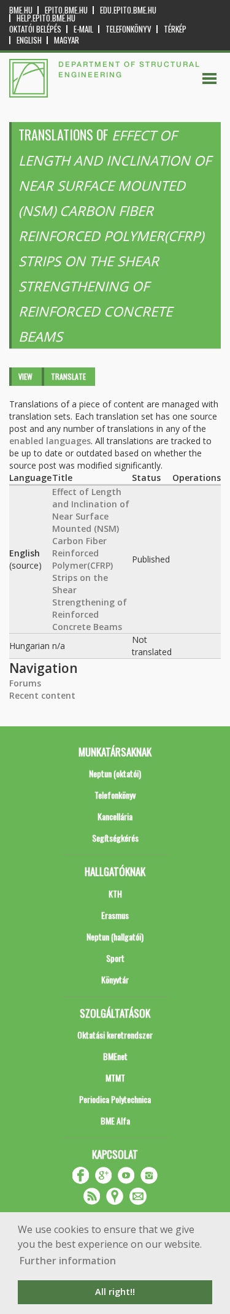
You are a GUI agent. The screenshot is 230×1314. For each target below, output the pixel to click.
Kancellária (115, 816)
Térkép (175, 29)
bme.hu (21, 10)
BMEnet (115, 1056)
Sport (115, 957)
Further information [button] (68, 1260)
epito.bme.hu (66, 10)
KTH (115, 893)
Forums (25, 683)
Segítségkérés (115, 837)
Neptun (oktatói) (115, 773)
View (25, 376)
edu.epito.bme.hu (128, 10)
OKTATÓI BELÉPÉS (35, 29)
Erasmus (115, 915)
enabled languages (50, 441)
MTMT (115, 1077)
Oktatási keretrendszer (115, 1034)
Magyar (66, 40)
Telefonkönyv (128, 29)
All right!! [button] (115, 1291)
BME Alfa (115, 1120)
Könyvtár (115, 979)
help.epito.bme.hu (46, 18)
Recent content (42, 695)
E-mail (83, 29)
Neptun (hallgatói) (115, 936)
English (29, 40)
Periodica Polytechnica (115, 1099)
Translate (68, 376)
